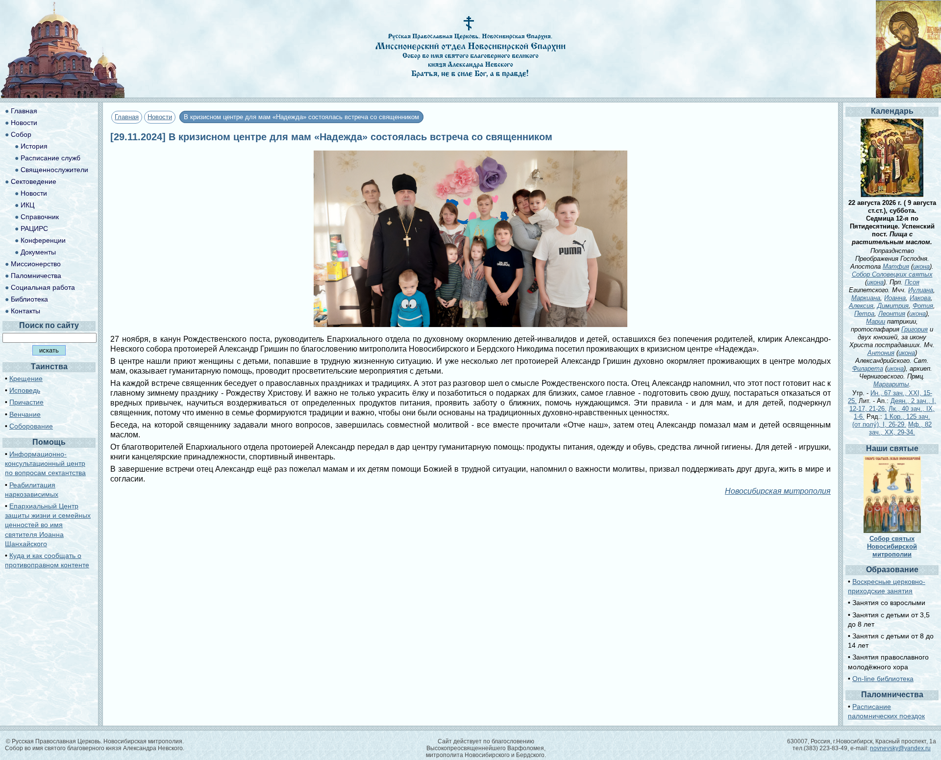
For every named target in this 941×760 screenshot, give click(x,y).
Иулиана (920, 290)
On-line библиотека (883, 679)
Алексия (861, 305)
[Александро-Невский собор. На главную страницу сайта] (62, 95)
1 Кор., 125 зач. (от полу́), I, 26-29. (891, 420)
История (34, 146)
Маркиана (865, 298)
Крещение (26, 378)
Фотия (923, 305)
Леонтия (891, 313)
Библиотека (29, 299)
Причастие (26, 402)
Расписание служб (50, 158)
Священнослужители (54, 170)
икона (921, 266)
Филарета (867, 368)
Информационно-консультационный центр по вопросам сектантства (45, 463)
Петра (864, 313)
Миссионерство (36, 264)
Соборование (31, 426)
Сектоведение (33, 181)
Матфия (896, 266)
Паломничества (36, 275)
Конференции (43, 240)
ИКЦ (27, 205)
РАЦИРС (34, 228)
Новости (160, 117)
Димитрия (893, 305)
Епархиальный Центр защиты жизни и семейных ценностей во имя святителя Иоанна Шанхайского (48, 525)
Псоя (912, 282)
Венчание (25, 414)
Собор (21, 134)
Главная (127, 117)
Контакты (25, 311)
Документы (38, 252)
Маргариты (891, 384)
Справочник (40, 217)
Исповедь (24, 390)
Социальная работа (43, 287)
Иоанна (895, 298)
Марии (875, 321)
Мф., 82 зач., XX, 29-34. (900, 428)
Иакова (920, 298)
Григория (914, 329)
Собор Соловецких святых (892, 274)
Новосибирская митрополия (778, 491)
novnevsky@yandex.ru (900, 748)
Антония (880, 352)
